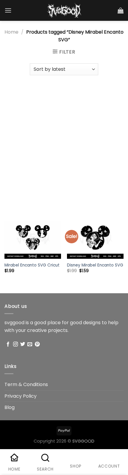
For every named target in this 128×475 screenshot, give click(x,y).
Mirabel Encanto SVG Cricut (32, 265)
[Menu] (8, 10)
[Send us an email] (29, 344)
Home (11, 32)
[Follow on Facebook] (8, 344)
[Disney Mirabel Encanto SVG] (95, 240)
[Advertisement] (64, 145)
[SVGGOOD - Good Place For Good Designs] (64, 10)
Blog (9, 407)
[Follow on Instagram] (15, 344)
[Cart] (121, 10)
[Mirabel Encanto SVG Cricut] (32, 240)
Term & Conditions (26, 384)
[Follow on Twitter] (22, 344)
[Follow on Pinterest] (37, 344)
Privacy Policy (20, 396)
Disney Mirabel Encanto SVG (95, 265)
